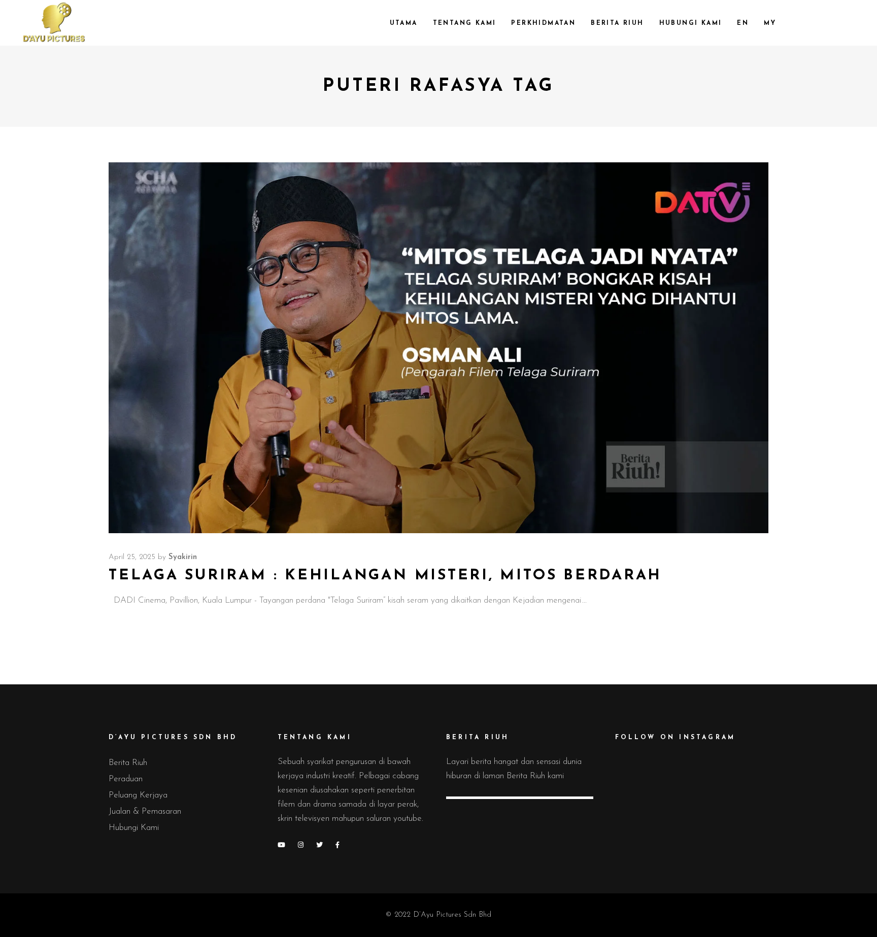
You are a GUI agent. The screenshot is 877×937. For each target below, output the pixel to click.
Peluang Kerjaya (138, 795)
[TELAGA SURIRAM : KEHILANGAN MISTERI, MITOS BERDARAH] (438, 347)
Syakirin (182, 557)
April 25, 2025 (132, 557)
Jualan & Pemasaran (145, 811)
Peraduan (126, 779)
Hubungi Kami (134, 827)
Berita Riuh (128, 762)
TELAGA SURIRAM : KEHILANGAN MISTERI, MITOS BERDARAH (385, 575)
